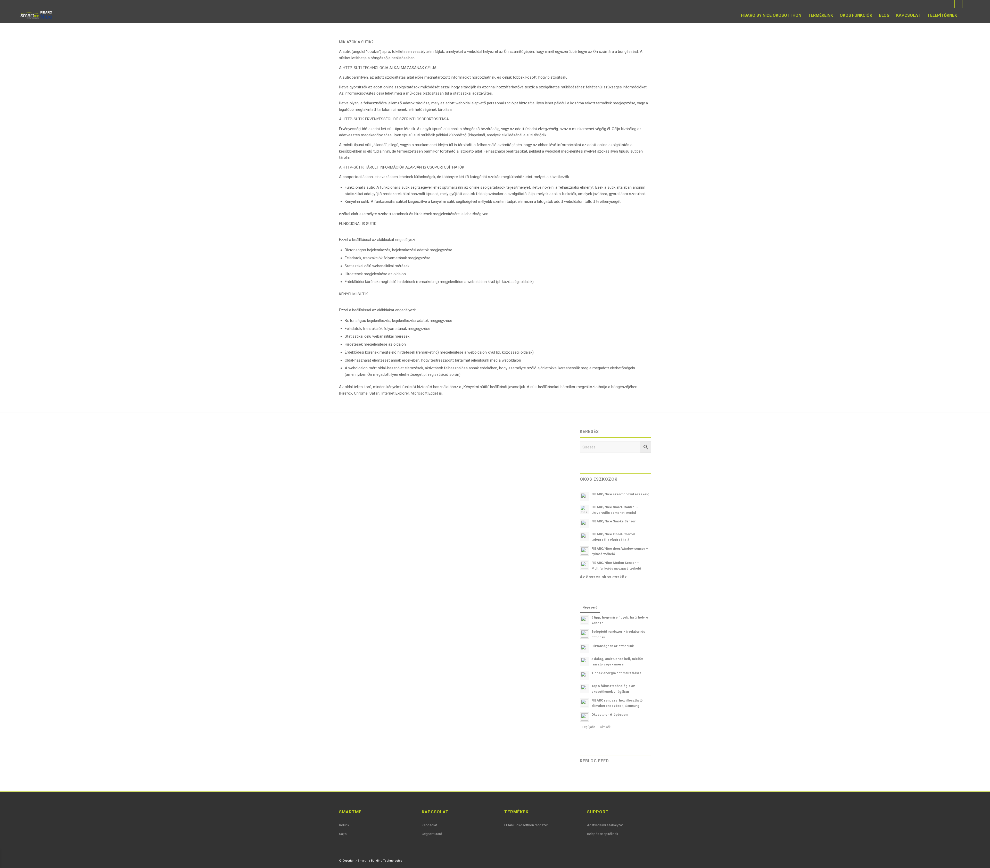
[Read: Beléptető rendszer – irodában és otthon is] (584, 634)
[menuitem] (771, 15)
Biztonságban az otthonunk (612, 646)
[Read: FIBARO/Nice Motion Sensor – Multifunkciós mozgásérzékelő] (584, 565)
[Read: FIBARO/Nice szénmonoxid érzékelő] (584, 496)
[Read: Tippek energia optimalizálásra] (584, 675)
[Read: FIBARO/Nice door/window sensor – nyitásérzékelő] (584, 551)
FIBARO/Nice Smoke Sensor (613, 521)
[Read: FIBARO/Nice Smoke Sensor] (584, 523)
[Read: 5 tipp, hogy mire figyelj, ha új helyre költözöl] (584, 619)
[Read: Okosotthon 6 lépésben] (584, 717)
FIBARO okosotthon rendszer (526, 825)
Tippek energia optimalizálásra (616, 673)
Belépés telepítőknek (602, 834)
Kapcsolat (429, 825)
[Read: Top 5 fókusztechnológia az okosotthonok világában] (584, 688)
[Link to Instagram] (966, 4)
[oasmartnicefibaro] (37, 15)
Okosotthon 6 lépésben (609, 714)
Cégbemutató (432, 834)
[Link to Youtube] (950, 4)
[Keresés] (965, 15)
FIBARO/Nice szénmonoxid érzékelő (620, 494)
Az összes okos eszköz (603, 576)
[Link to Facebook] (943, 4)
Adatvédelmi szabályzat (605, 825)
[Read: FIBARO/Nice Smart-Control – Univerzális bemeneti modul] (584, 509)
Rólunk (344, 825)
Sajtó (343, 834)
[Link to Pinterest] (958, 4)
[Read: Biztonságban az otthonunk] (584, 648)
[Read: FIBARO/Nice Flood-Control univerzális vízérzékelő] (584, 536)
